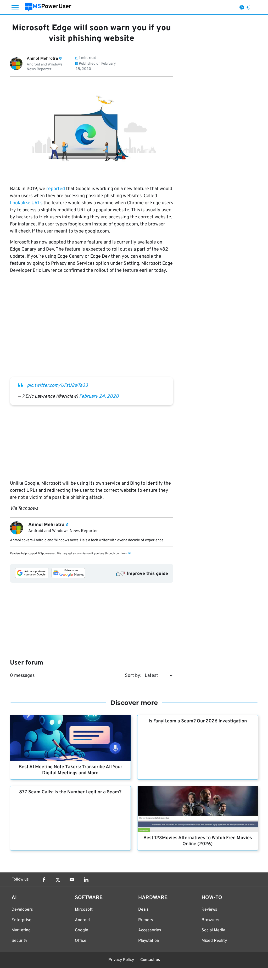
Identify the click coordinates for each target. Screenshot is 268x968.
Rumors (145, 920)
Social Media (213, 930)
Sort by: (133, 676)
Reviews (209, 909)
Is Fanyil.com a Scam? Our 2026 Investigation (198, 721)
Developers (22, 909)
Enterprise (21, 920)
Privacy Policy (121, 960)
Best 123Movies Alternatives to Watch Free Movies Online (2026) (197, 841)
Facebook (43, 879)
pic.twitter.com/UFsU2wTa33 (57, 386)
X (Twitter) (57, 879)
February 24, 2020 (99, 397)
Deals (143, 909)
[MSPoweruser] (48, 7)
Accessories (149, 930)
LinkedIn (86, 879)
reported (55, 189)
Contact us (150, 960)
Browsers (210, 920)
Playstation (148, 940)
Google (81, 930)
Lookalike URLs (26, 203)
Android (82, 920)
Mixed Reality (214, 940)
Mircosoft (84, 909)
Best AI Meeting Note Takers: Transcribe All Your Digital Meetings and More (70, 770)
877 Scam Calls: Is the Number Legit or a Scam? (70, 792)
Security (19, 940)
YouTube (72, 879)
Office (80, 940)
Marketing (21, 930)
